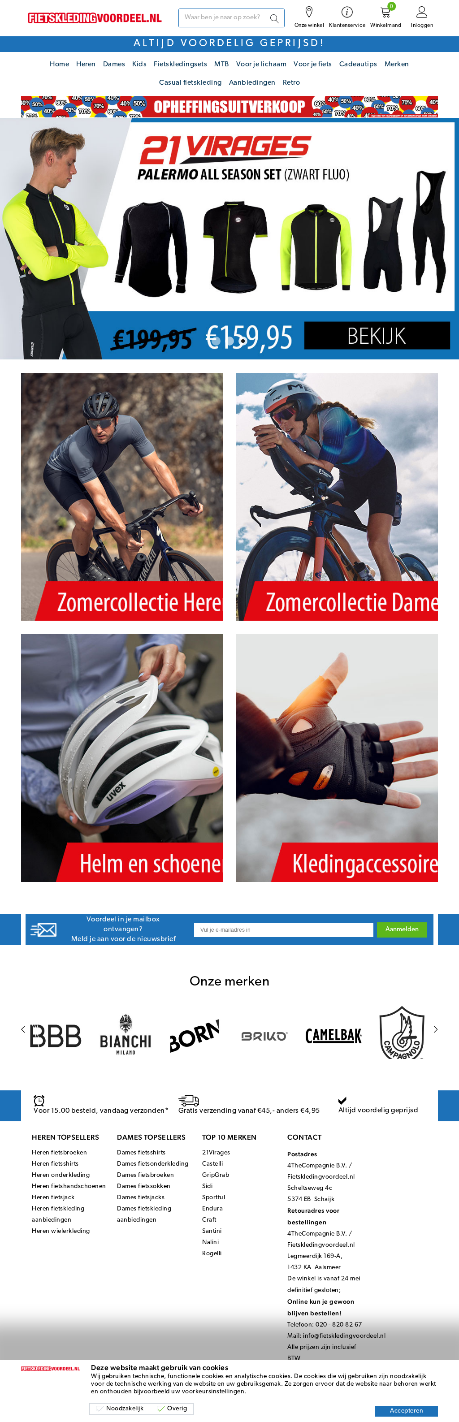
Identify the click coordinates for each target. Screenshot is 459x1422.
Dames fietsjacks (141, 1197)
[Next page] (436, 1029)
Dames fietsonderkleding (153, 1164)
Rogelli (212, 1253)
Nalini (210, 1242)
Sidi (207, 1186)
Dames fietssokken (144, 1186)
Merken (397, 64)
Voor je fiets (313, 64)
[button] (216, 341)
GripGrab (215, 1175)
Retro (291, 82)
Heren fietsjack (53, 1197)
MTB (221, 64)
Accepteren (406, 1411)
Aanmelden (402, 929)
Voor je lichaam (261, 64)
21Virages (216, 1153)
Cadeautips (358, 64)
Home (59, 64)
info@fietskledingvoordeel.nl (344, 1336)
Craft (209, 1220)
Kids (139, 64)
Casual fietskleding (190, 82)
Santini (212, 1231)
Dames (114, 64)
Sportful (213, 1197)
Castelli (212, 1164)
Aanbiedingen (252, 82)
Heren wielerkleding (61, 1231)
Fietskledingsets (180, 64)
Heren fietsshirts (55, 1164)
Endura (212, 1209)
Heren (86, 64)
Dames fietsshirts (141, 1153)
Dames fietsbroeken (145, 1175)
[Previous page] (23, 1029)
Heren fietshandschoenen (69, 1186)
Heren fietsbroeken (59, 1153)
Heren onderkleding (61, 1175)
